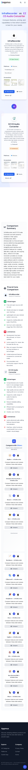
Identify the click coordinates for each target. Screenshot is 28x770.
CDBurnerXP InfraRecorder (14, 579)
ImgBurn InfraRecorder (14, 637)
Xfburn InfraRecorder (14, 696)
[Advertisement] (14, 202)
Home (17, 754)
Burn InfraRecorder (14, 519)
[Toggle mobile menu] (25, 2)
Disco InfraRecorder (14, 617)
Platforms (4, 751)
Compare (15, 468)
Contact (17, 751)
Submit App (4, 754)
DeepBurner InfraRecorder (14, 598)
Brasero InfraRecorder (14, 499)
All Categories (5, 748)
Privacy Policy (19, 748)
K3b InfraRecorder (14, 656)
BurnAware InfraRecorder (14, 560)
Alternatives (10, 91)
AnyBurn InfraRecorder (14, 459)
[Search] (20, 2)
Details (20, 91)
